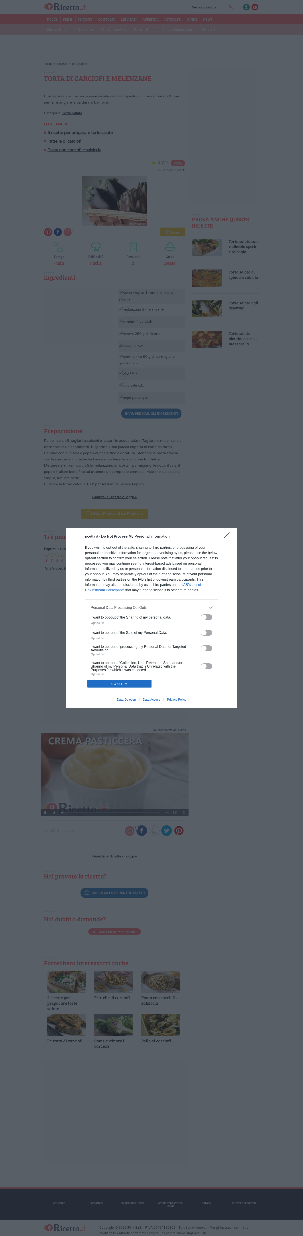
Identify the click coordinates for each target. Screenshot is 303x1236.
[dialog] (151, 618)
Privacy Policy (176, 699)
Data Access (151, 699)
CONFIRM (119, 684)
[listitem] (151, 607)
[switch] (206, 617)
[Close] (228, 537)
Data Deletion (126, 699)
